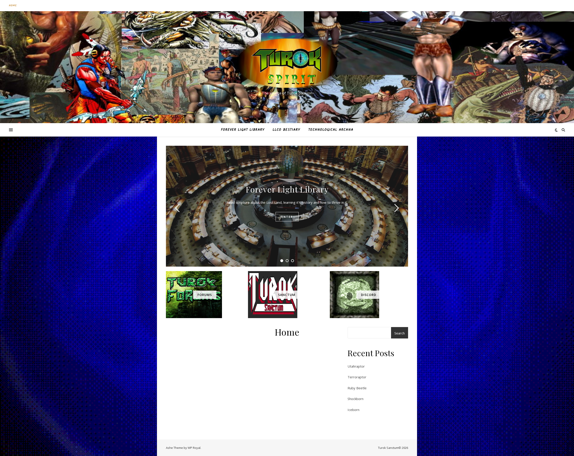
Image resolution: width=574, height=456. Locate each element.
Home (13, 5)
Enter (287, 217)
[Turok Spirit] (287, 63)
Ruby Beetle (357, 388)
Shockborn (355, 398)
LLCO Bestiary (286, 130)
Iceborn (353, 409)
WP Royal (194, 448)
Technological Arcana (330, 130)
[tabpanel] (287, 206)
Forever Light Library (243, 130)
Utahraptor (356, 366)
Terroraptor (357, 377)
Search (399, 333)
